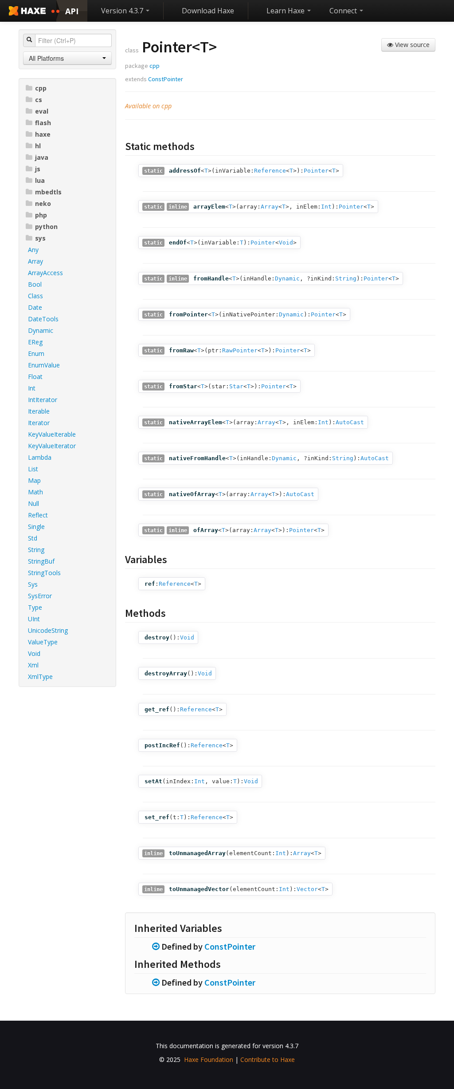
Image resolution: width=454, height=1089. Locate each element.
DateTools (43, 319)
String (36, 549)
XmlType (40, 676)
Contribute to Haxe (267, 1059)
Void (34, 653)
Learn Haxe (286, 11)
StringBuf (41, 561)
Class (35, 296)
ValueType (43, 642)
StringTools (44, 572)
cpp (41, 88)
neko (43, 203)
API (71, 11)
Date (35, 307)
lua (40, 180)
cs (38, 99)
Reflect (38, 515)
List (33, 469)
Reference (270, 170)
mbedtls (48, 192)
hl (38, 146)
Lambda (39, 457)
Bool (35, 284)
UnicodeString (48, 630)
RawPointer (240, 350)
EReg (35, 342)
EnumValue (44, 365)
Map (34, 480)
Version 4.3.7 (123, 11)
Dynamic (40, 330)
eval (41, 111)
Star (236, 386)
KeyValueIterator (52, 446)
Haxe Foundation (208, 1059)
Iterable (39, 411)
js (37, 169)
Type (35, 607)
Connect (344, 11)
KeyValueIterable (52, 434)
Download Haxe (208, 11)
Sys (33, 584)
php (41, 215)
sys (40, 238)
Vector (307, 889)
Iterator (39, 422)
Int (31, 388)
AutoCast (350, 422)
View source (411, 44)
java (41, 157)
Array (35, 261)
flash (43, 122)
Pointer (316, 170)
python (46, 226)
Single (36, 526)
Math (35, 492)
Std (32, 538)
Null (33, 503)
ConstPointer (165, 79)
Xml (33, 665)
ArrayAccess (45, 272)
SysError (40, 596)
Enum (36, 353)
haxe (43, 134)
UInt (34, 619)
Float (35, 376)
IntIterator (42, 399)
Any (33, 249)
